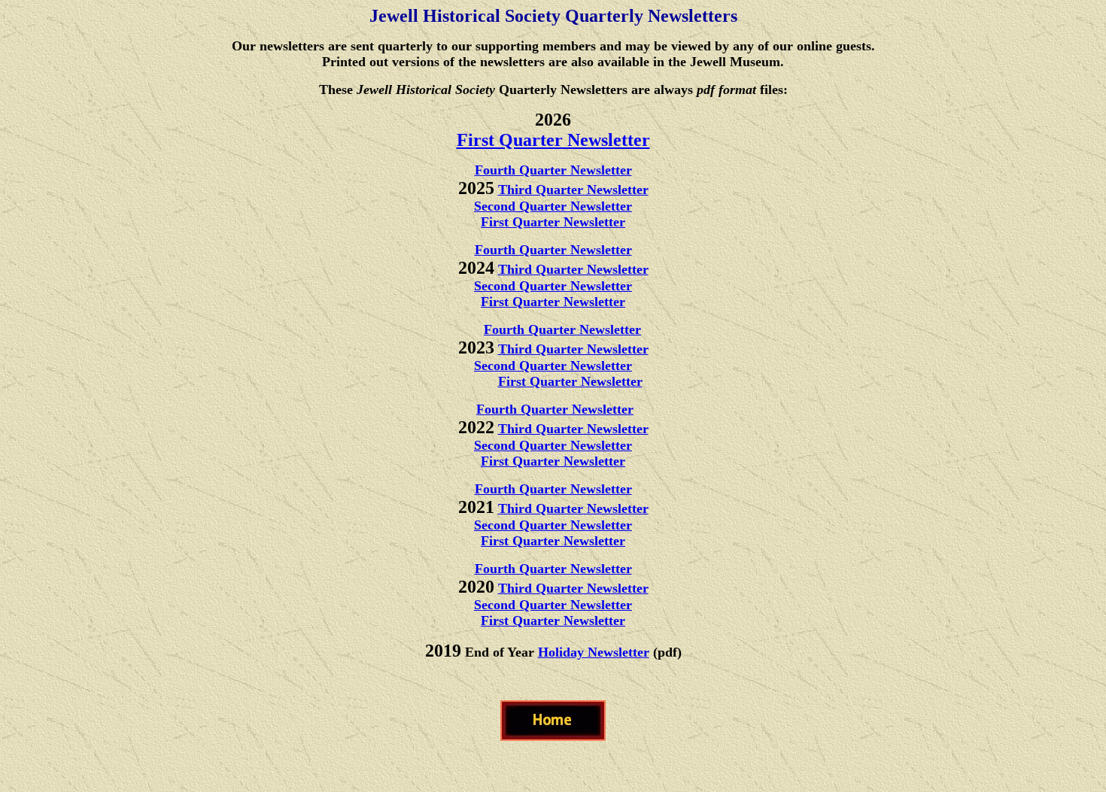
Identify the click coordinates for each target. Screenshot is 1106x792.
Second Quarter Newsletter (553, 206)
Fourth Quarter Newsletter (553, 170)
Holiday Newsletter (593, 652)
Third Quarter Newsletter (573, 189)
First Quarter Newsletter (553, 140)
